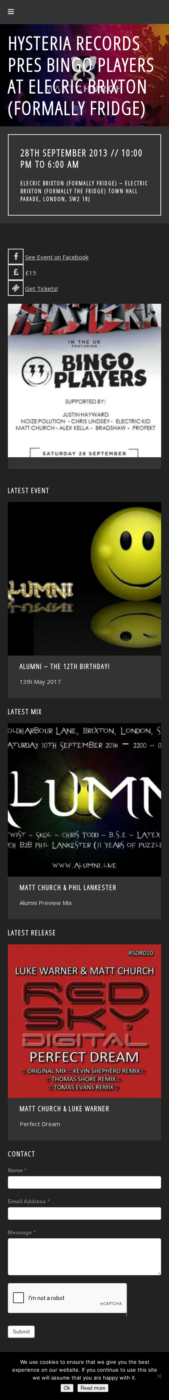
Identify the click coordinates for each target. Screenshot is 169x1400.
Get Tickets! (41, 288)
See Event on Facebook (56, 257)
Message (21, 1232)
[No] (159, 1376)
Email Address (29, 1201)
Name (17, 1170)
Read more (93, 1388)
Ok (67, 1388)
